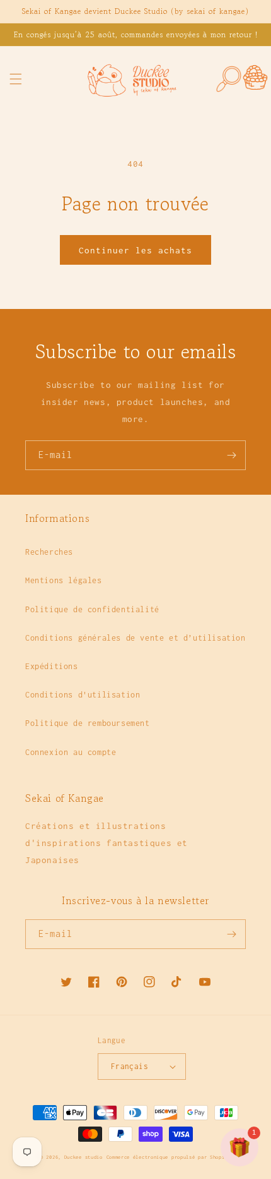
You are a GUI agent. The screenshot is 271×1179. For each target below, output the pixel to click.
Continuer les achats (135, 250)
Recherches (49, 552)
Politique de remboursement (87, 723)
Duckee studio (83, 1157)
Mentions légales (63, 580)
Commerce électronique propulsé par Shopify (169, 1157)
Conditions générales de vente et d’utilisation (135, 638)
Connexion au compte (70, 752)
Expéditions (51, 666)
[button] (16, 79)
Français (129, 1066)
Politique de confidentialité (92, 609)
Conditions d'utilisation (82, 694)
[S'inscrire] (231, 455)
